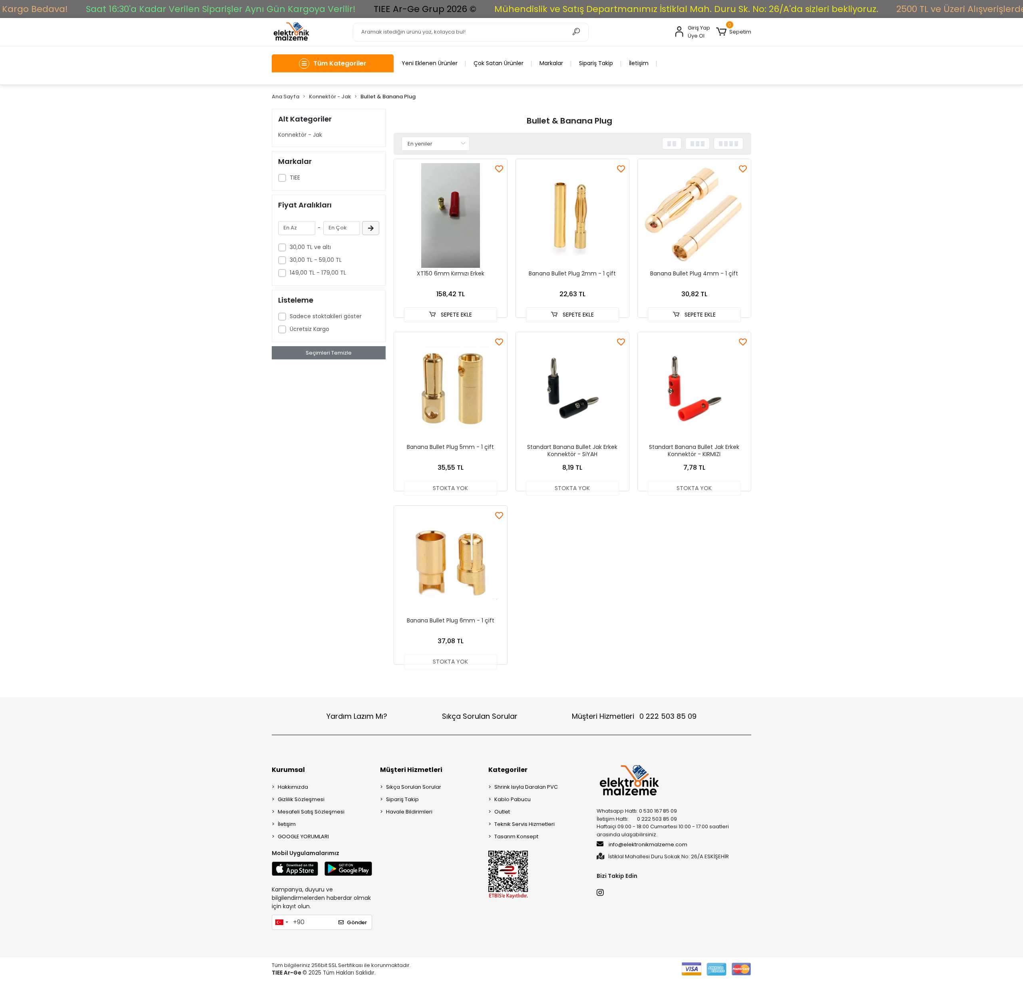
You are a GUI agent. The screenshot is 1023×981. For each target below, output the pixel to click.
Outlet (502, 812)
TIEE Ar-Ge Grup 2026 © (425, 9)
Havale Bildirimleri (409, 812)
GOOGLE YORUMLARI (303, 836)
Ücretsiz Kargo (309, 329)
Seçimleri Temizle (329, 353)
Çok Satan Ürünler (498, 63)
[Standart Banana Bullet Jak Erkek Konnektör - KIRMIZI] (694, 388)
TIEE (295, 177)
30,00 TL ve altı (310, 247)
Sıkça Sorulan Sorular (479, 716)
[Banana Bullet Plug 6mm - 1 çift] (450, 562)
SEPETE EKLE (455, 315)
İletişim (639, 63)
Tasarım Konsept (516, 836)
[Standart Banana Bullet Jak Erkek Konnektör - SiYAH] (572, 388)
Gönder (357, 922)
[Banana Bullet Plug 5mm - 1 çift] (450, 388)
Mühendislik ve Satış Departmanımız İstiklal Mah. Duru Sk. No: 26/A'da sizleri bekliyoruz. (686, 9)
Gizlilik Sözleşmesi (301, 799)
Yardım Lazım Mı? (356, 716)
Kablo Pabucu (512, 799)
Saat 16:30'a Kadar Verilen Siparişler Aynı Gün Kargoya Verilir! (221, 9)
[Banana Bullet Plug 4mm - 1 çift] (694, 215)
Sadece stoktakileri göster (326, 316)
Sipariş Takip (596, 63)
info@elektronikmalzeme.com (648, 844)
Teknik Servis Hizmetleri (524, 824)
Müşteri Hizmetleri (634, 716)
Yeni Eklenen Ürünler (430, 63)
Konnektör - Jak (300, 135)
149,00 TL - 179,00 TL (318, 273)
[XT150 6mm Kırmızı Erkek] (450, 215)
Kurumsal (288, 769)
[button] (733, 32)
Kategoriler (507, 769)
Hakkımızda (293, 787)
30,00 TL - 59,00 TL (316, 260)
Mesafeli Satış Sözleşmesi (311, 812)
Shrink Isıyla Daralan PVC (526, 787)
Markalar (551, 63)
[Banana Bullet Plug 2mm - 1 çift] (572, 215)
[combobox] (281, 922)
